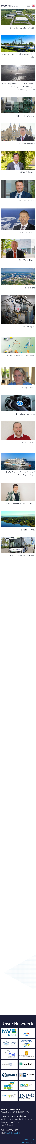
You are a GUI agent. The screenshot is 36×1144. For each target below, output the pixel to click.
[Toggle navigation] (28, 5)
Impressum (29, 1139)
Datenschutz (28, 1142)
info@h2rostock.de (13, 1133)
